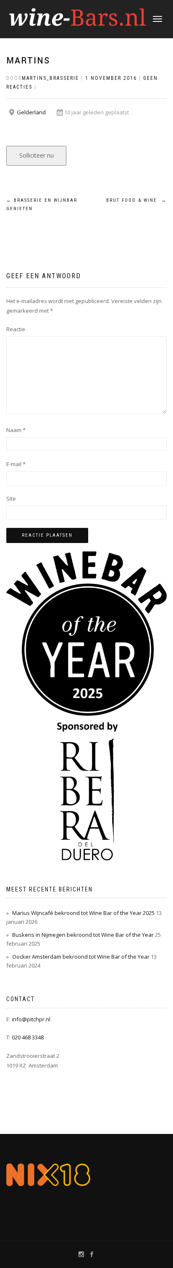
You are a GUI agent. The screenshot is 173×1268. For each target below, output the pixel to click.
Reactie (15, 329)
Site (11, 498)
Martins (28, 61)
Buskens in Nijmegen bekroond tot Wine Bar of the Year (83, 934)
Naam (16, 430)
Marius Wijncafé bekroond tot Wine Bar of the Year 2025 (83, 913)
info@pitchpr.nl (31, 1019)
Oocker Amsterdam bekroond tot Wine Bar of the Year (80, 956)
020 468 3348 (28, 1037)
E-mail (16, 464)
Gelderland (31, 112)
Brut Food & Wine (136, 200)
